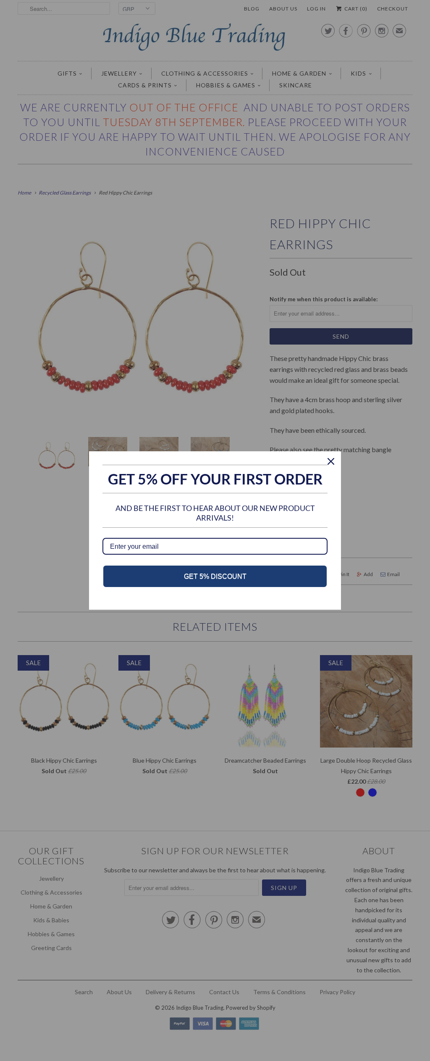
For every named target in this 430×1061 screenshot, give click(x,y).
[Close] (331, 461)
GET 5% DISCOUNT (215, 576)
